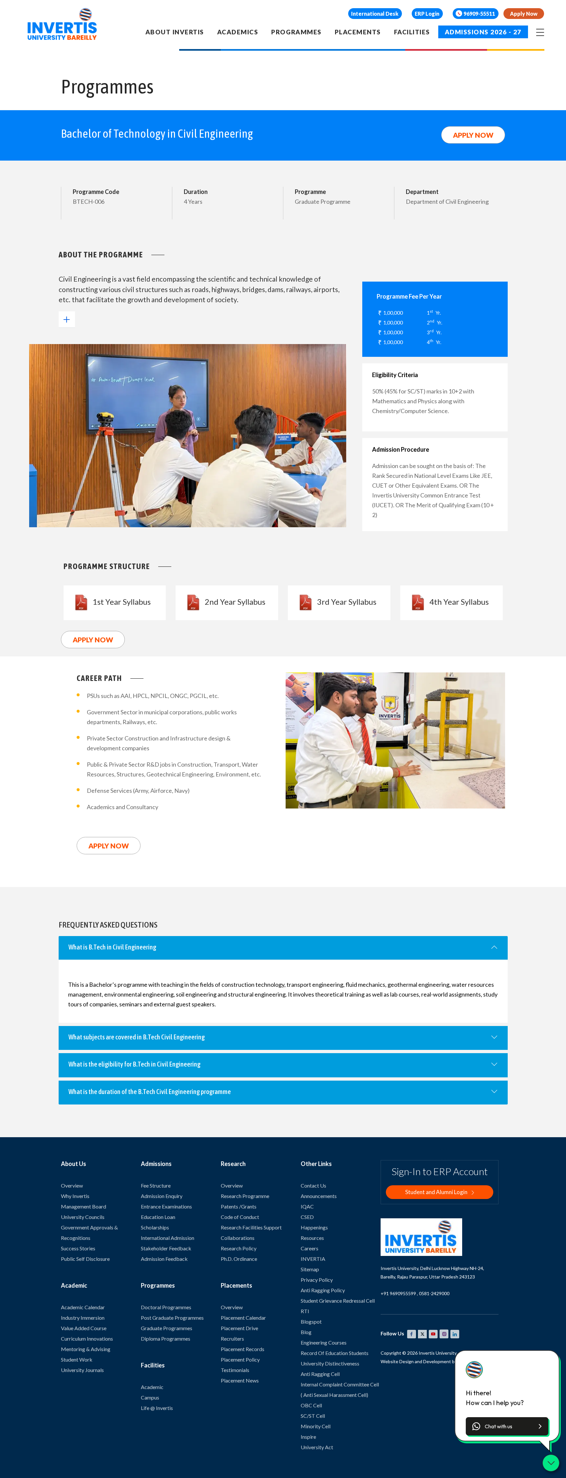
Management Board (83, 1206)
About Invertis (174, 32)
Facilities (412, 32)
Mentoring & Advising (85, 1349)
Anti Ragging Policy (323, 1290)
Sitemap (310, 1269)
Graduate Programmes (166, 1328)
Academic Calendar (83, 1307)
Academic (152, 1387)
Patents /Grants (238, 1206)
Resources (312, 1238)
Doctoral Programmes (166, 1307)
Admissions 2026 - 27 (483, 32)
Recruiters (232, 1338)
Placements (358, 32)
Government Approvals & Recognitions (89, 1232)
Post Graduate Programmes (172, 1317)
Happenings (314, 1227)
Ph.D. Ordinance (239, 1259)
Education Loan (158, 1217)
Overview (72, 1185)
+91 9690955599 (398, 1293)
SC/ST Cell (313, 1416)
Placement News (240, 1380)
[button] (507, 1426)
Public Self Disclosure (85, 1259)
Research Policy (238, 1248)
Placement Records (242, 1349)
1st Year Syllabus (122, 601)
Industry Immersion (82, 1317)
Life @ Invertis (157, 1408)
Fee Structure (156, 1185)
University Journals (82, 1370)
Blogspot (311, 1321)
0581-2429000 (434, 1293)
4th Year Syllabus (459, 601)
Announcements (319, 1196)
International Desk (374, 13)
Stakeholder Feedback (166, 1248)
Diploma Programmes (165, 1338)
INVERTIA (313, 1259)
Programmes (296, 32)
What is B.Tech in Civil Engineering (112, 947)
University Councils (82, 1217)
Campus (150, 1397)
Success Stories (78, 1248)
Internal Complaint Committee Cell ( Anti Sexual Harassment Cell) (340, 1389)
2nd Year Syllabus (235, 601)
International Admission (167, 1238)
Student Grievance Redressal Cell (338, 1300)
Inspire (308, 1437)
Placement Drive (239, 1328)
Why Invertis (75, 1196)
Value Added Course (83, 1328)
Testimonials (235, 1370)
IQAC (307, 1206)
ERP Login (427, 13)
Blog (306, 1332)
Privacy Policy (317, 1280)
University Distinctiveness (330, 1363)
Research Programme (245, 1196)
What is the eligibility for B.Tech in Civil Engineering (134, 1064)
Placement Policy (240, 1359)
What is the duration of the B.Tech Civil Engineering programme (149, 1091)
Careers (309, 1248)
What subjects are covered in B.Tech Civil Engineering (136, 1037)
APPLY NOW (473, 135)
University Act (317, 1447)
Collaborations (238, 1238)
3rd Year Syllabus (346, 601)
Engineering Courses (324, 1342)
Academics (237, 32)
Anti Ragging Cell (320, 1374)
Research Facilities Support (251, 1227)
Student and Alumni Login (436, 1192)
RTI (305, 1311)
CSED (307, 1217)
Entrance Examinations (166, 1206)
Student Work (76, 1359)
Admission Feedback (164, 1259)
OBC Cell (311, 1405)
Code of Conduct (240, 1217)
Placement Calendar (243, 1317)
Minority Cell (315, 1426)
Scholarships (155, 1227)
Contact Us (313, 1185)
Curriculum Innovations (87, 1338)
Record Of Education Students (334, 1353)
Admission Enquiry (161, 1196)
